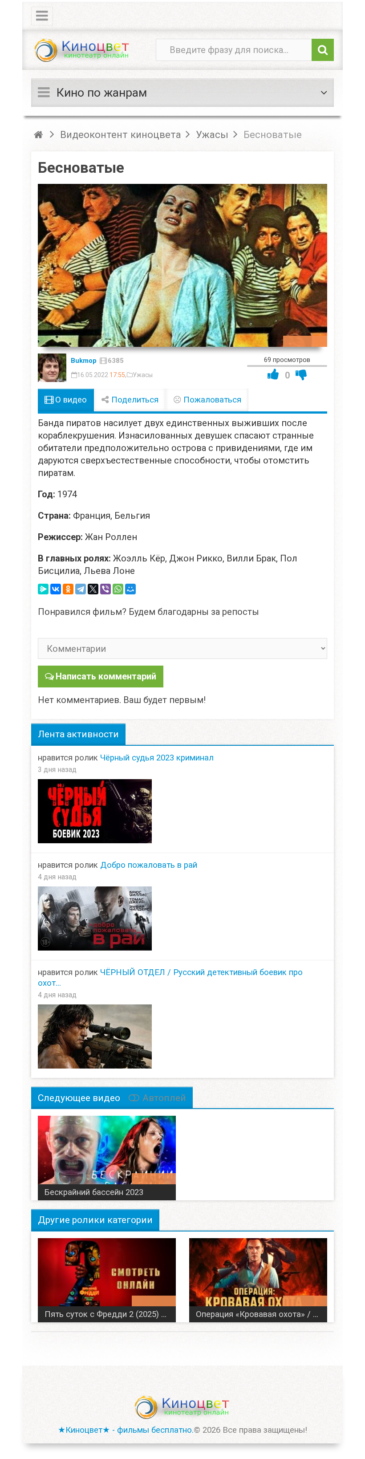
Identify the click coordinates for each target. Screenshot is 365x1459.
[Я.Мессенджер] (43, 589)
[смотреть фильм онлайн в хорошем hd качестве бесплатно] (82, 50)
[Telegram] (80, 589)
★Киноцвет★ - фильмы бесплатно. (126, 1430)
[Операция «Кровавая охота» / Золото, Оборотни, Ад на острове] (258, 1277)
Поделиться (133, 400)
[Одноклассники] (68, 589)
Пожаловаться (211, 400)
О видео (70, 400)
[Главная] (39, 134)
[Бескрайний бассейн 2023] (107, 1154)
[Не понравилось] (301, 374)
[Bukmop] (52, 368)
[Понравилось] (273, 374)
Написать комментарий (106, 676)
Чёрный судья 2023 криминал (157, 758)
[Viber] (105, 589)
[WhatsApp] (118, 589)
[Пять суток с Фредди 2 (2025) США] (107, 1277)
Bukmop (84, 361)
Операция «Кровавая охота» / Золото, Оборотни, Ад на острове (261, 1314)
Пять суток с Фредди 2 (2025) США (110, 1314)
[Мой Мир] (130, 589)
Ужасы (143, 374)
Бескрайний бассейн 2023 (94, 1192)
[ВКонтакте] (55, 589)
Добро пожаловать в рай (148, 865)
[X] (93, 589)
